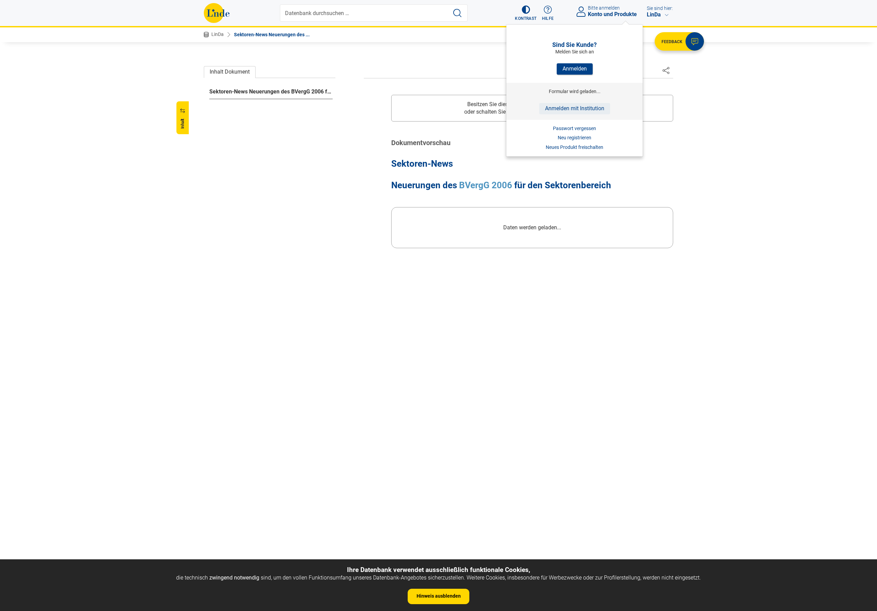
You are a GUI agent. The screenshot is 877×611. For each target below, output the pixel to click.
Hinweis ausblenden (439, 596)
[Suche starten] (457, 13)
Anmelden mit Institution (574, 108)
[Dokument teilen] (666, 70)
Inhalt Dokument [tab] (230, 71)
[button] (525, 13)
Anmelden (575, 68)
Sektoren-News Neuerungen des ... (272, 34)
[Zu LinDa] (217, 13)
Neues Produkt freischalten (574, 147)
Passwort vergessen (574, 128)
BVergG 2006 (485, 185)
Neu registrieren (574, 137)
